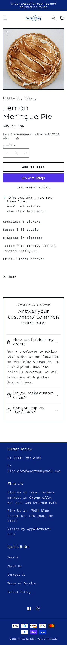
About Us (14, 566)
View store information (26, 211)
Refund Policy (19, 592)
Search (12, 557)
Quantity (9, 145)
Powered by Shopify (47, 639)
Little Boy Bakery (27, 639)
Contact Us (16, 574)
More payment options (34, 187)
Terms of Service (21, 583)
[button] (5, 17)
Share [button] (11, 276)
